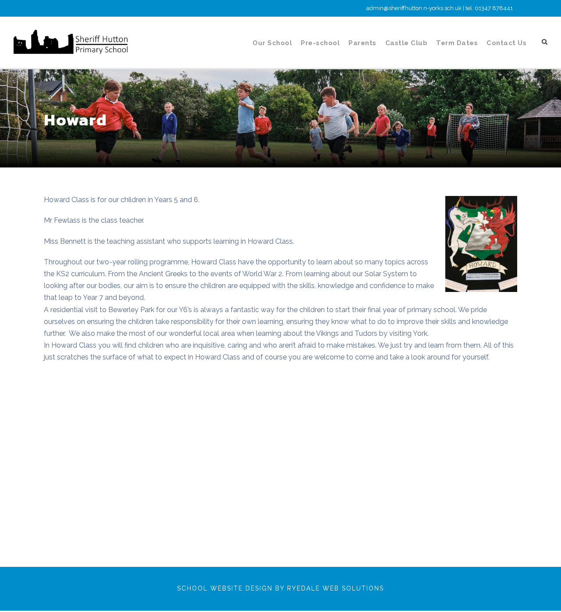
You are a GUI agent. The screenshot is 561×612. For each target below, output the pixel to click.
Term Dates (457, 43)
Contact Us (506, 43)
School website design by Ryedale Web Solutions (280, 588)
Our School (272, 43)
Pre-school (320, 43)
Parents (362, 43)
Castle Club (406, 43)
